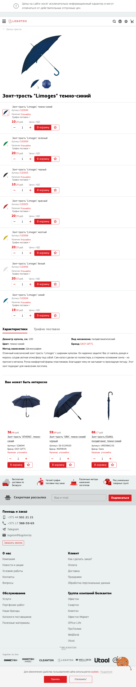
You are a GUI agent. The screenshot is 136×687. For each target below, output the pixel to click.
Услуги (6, 599)
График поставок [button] (20, 117)
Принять (55, 679)
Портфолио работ (13, 605)
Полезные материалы (16, 622)
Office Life (74, 622)
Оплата (72, 565)
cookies (95, 672)
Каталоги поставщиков (16, 616)
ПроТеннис (75, 628)
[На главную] (17, 21)
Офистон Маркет (78, 616)
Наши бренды (11, 610)
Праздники (74, 577)
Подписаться (120, 498)
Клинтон (73, 610)
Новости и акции (12, 565)
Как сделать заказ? (80, 559)
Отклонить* (81, 679)
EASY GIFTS (86, 344)
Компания (8, 559)
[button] (126, 21)
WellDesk (73, 634)
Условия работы (12, 571)
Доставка (74, 571)
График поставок (47, 329)
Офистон (73, 599)
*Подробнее (106, 672)
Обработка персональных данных (89, 583)
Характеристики (14, 329)
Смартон (73, 605)
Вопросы (7, 583)
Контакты (8, 577)
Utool (71, 640)
